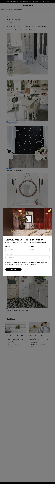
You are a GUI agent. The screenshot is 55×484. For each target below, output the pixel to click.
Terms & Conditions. (31, 264)
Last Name (31, 246)
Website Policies (20, 264)
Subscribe (13, 269)
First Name (8, 246)
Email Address (9, 254)
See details (24, 272)
